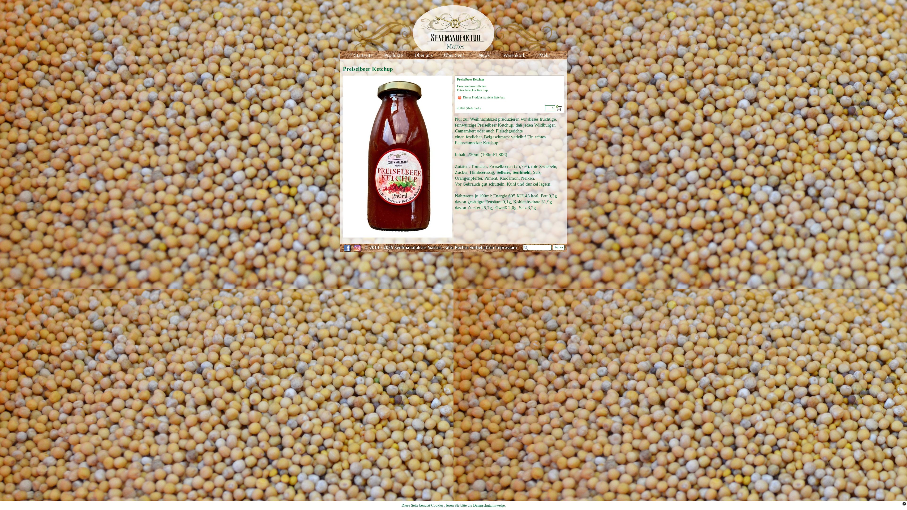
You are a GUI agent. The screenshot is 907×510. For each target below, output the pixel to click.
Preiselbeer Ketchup (470, 79)
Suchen (559, 247)
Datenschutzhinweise (489, 505)
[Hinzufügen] (559, 108)
